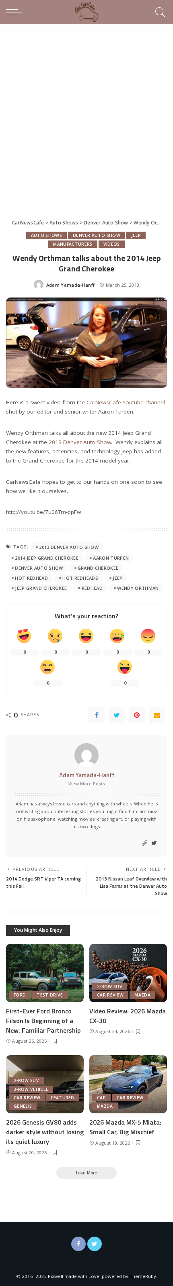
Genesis (23, 1106)
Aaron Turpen (111, 558)
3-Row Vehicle (31, 1089)
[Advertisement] (86, 114)
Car (101, 1098)
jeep (117, 578)
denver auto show (39, 568)
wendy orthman (138, 588)
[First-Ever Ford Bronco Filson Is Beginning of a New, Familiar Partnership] (45, 973)
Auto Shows (46, 235)
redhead (92, 588)
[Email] (157, 715)
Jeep (136, 235)
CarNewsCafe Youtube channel (125, 402)
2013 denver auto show (69, 547)
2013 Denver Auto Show (80, 442)
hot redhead (31, 578)
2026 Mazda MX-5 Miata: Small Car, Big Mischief (125, 1127)
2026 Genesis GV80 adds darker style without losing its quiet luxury (45, 1131)
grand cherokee (98, 568)
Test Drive (50, 995)
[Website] (144, 843)
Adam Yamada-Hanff (70, 285)
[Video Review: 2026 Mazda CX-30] (128, 973)
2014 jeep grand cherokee (46, 558)
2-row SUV (109, 986)
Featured (62, 1098)
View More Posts (86, 784)
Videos (111, 244)
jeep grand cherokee (41, 588)
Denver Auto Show (96, 235)
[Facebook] (97, 715)
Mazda (142, 995)
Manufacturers (72, 244)
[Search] (159, 12)
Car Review (110, 995)
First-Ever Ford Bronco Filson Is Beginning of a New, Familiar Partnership (43, 1020)
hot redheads (80, 578)
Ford (20, 995)
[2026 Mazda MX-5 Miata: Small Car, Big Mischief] (128, 1084)
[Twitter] (117, 715)
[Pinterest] (137, 715)
